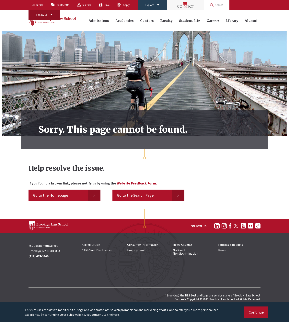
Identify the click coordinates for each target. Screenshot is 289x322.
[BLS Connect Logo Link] (185, 5)
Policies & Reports (230, 245)
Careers (213, 21)
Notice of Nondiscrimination (185, 251)
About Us (37, 5)
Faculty (166, 21)
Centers (147, 21)
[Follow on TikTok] (257, 225)
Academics (124, 21)
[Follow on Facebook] (230, 225)
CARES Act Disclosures (97, 250)
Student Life (189, 21)
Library (232, 21)
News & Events (182, 245)
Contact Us (62, 5)
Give (107, 5)
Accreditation (91, 245)
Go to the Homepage (50, 195)
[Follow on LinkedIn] (217, 225)
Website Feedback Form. (137, 183)
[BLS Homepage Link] (52, 20)
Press (222, 250)
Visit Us (87, 5)
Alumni (251, 21)
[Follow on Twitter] (236, 225)
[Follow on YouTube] (243, 225)
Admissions (99, 21)
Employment (136, 250)
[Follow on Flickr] (250, 225)
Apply (126, 5)
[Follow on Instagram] (224, 225)
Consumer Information (142, 245)
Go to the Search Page (135, 195)
